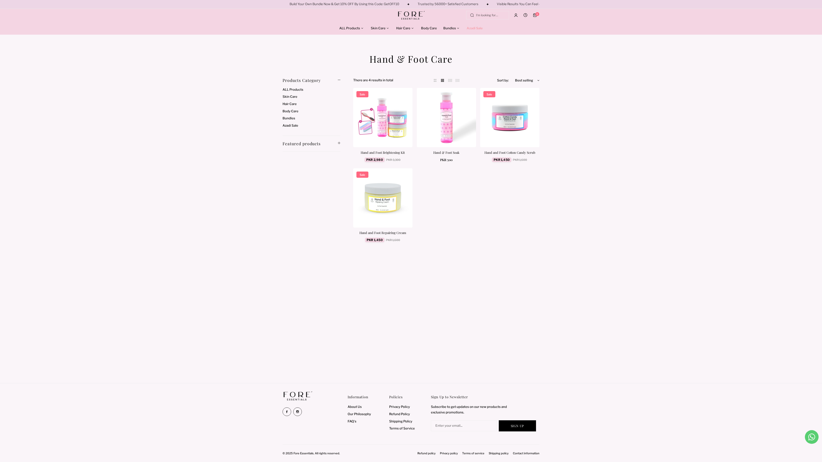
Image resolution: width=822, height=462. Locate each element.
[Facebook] (287, 411)
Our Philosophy (359, 414)
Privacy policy (449, 453)
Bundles (289, 118)
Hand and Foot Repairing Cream (382, 233)
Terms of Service (402, 428)
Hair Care (290, 104)
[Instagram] (297, 411)
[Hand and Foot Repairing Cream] (382, 198)
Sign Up (517, 426)
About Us (355, 407)
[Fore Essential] (411, 15)
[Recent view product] (525, 15)
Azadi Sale (290, 125)
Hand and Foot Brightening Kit (383, 152)
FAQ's (352, 421)
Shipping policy (499, 453)
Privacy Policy (399, 407)
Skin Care (290, 97)
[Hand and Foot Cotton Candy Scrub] (509, 117)
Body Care (290, 111)
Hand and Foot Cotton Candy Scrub (509, 152)
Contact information (526, 453)
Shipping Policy (400, 421)
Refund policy (426, 453)
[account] (516, 15)
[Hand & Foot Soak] (446, 117)
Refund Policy (399, 414)
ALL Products (293, 90)
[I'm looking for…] (472, 15)
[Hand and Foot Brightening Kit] (382, 117)
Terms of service (473, 453)
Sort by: (503, 80)
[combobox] (487, 15)
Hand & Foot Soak (446, 152)
